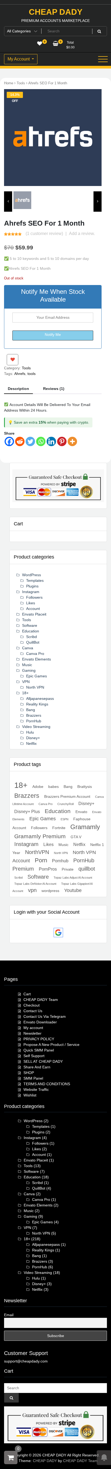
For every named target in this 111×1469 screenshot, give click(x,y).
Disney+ (33, 738)
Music (27, 665)
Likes (30, 603)
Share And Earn (36, 1067)
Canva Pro (35, 653)
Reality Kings (37, 704)
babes (53, 786)
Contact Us (32, 1011)
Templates (35, 580)
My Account (19, 59)
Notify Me (53, 334)
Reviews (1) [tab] (53, 388)
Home (8, 83)
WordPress (31, 575)
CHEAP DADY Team (40, 999)
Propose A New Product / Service (51, 1044)
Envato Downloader (40, 1022)
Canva (27, 648)
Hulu (30, 732)
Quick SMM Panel (38, 1050)
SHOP (28, 1073)
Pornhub (60, 860)
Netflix (31, 743)
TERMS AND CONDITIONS (46, 1084)
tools (31, 373)
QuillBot (32, 642)
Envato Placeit (34, 614)
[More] (72, 441)
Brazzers (33, 715)
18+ (25, 693)
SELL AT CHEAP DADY (43, 1061)
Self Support (33, 1056)
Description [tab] (18, 388)
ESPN (64, 819)
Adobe (37, 786)
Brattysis (84, 786)
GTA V (76, 837)
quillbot (86, 869)
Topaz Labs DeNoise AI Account (35, 883)
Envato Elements (36, 659)
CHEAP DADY (55, 11)
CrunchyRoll (65, 804)
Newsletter (32, 1033)
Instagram (30, 592)
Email (8, 1315)
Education (30, 631)
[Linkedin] (51, 441)
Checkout (31, 1005)
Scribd (31, 637)
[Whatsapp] (41, 441)
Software (29, 625)
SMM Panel (33, 1078)
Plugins (32, 586)
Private (68, 869)
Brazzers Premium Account (67, 796)
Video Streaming (36, 726)
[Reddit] (20, 441)
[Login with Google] (58, 932)
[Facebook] (9, 441)
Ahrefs (19, 373)
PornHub (33, 721)
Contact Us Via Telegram (44, 1016)
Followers (34, 597)
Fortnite (58, 828)
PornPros (48, 869)
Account (33, 608)
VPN (26, 682)
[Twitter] (30, 441)
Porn (41, 860)
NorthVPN (37, 852)
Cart (27, 994)
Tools (21, 83)
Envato (81, 812)
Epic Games (36, 676)
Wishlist (29, 1095)
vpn (32, 890)
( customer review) (44, 233)
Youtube (73, 890)
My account (33, 1028)
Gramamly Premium (40, 836)
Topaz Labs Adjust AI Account (73, 877)
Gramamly (85, 826)
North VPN (35, 687)
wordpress (50, 891)
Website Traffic (36, 1089)
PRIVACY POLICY (38, 1039)
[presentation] (8, 201)
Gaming (29, 670)
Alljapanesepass (40, 698)
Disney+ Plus (27, 811)
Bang (30, 710)
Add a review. (82, 233)
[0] (11, 1457)
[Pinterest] (62, 441)
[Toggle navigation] (103, 59)
